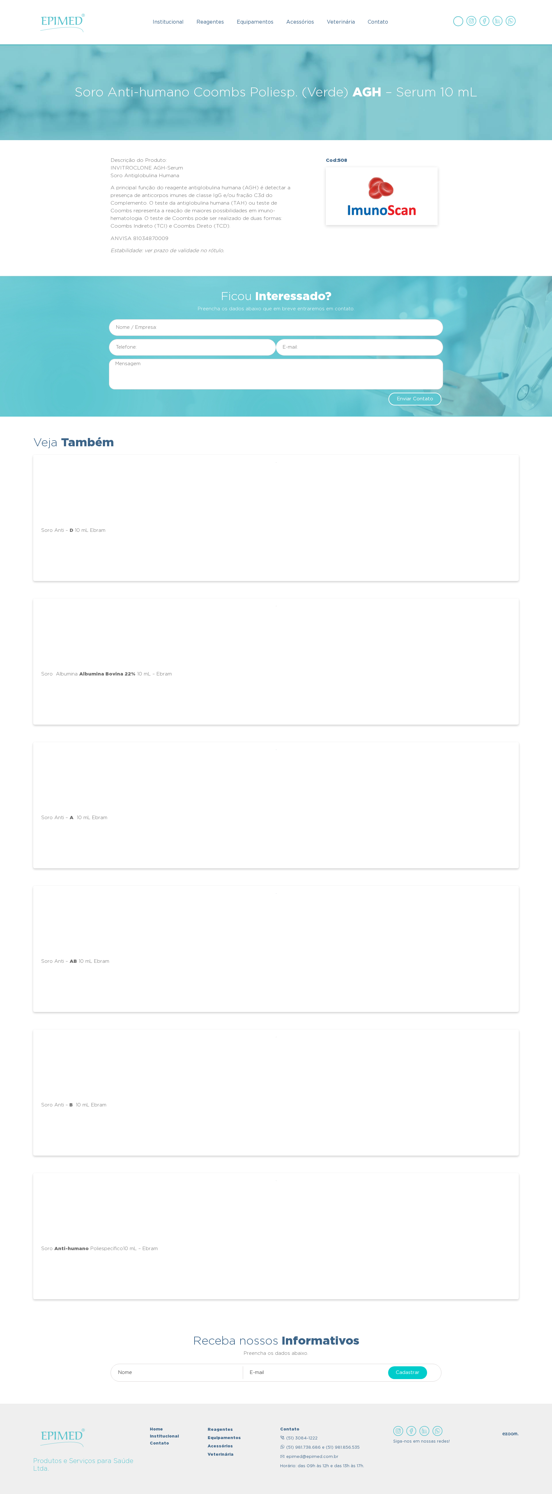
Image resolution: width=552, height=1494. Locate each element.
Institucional (168, 22)
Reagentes (210, 22)
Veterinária (341, 22)
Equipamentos (255, 22)
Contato (378, 22)
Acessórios (300, 22)
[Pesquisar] (458, 21)
